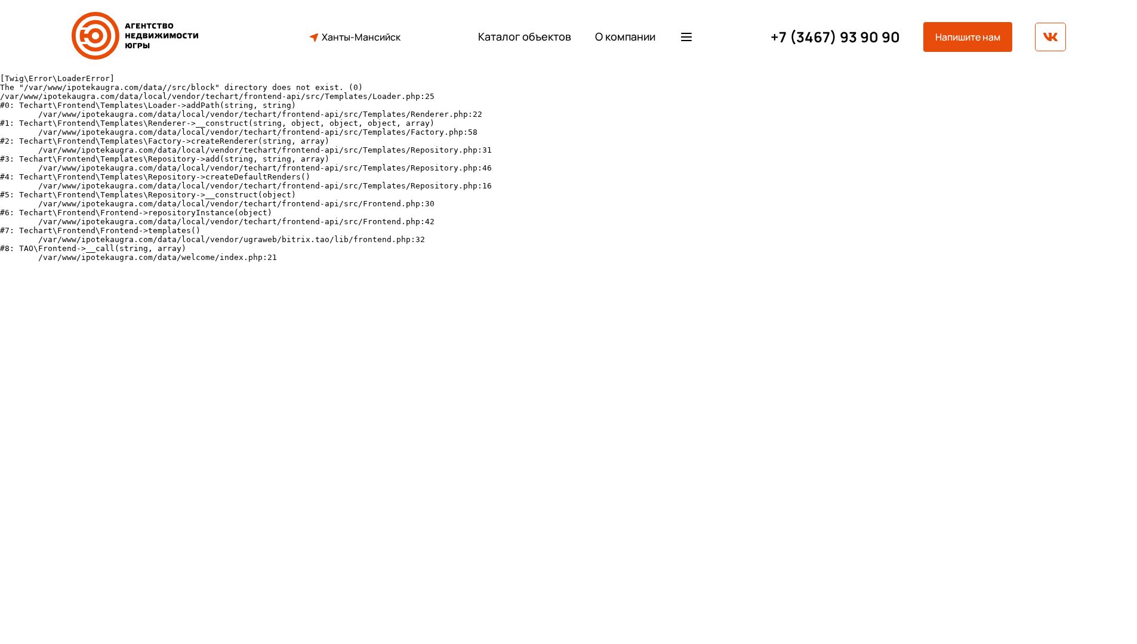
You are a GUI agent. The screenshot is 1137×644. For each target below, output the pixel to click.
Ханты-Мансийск (361, 37)
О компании (625, 37)
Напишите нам (967, 37)
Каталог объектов (524, 37)
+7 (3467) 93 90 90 (835, 37)
